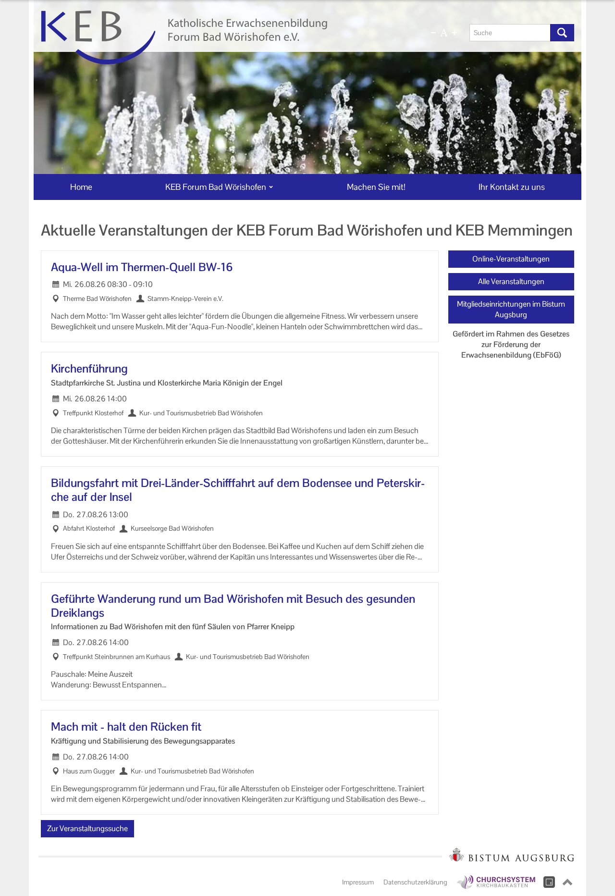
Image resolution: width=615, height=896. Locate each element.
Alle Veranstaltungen (511, 281)
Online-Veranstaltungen (511, 259)
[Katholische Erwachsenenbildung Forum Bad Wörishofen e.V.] (219, 37)
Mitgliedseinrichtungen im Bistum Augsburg (511, 309)
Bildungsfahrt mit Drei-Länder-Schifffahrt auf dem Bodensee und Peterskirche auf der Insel (238, 490)
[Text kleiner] (433, 32)
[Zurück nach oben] (567, 882)
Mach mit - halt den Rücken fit (126, 727)
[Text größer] (454, 32)
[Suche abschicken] (562, 32)
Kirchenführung (89, 369)
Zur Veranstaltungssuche (87, 828)
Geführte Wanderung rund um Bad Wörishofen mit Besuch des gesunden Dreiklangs (233, 606)
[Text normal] (444, 32)
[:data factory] (549, 882)
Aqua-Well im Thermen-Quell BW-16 (142, 267)
